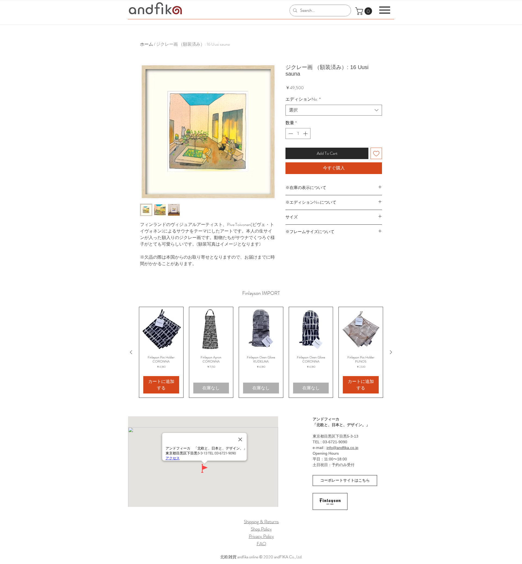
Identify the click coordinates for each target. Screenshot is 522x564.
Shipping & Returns (261, 521)
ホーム (146, 44)
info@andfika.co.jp (342, 447)
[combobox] (333, 110)
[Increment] (306, 133)
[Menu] (384, 10)
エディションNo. (303, 99)
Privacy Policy (261, 536)
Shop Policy (261, 529)
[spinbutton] (298, 133)
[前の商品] (131, 352)
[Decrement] (290, 133)
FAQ (261, 543)
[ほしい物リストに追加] (376, 153)
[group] (261, 352)
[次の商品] (391, 352)
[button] (364, 11)
